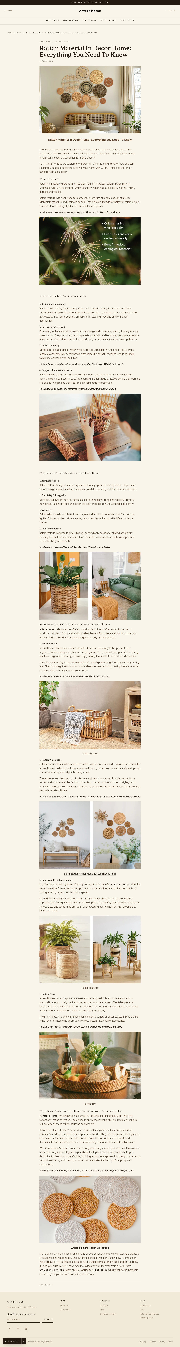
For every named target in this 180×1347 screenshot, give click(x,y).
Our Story (104, 1306)
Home (10, 32)
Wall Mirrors (71, 21)
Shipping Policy (146, 1318)
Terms (170, 1342)
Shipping (142, 1342)
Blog (19, 32)
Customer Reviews (108, 1314)
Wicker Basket (109, 21)
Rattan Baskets (79, 676)
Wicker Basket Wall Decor (103, 796)
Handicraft (46, 1285)
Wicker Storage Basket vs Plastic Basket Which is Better (88, 364)
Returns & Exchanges (149, 1314)
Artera (15, 1302)
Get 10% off (12, 1341)
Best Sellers (65, 1310)
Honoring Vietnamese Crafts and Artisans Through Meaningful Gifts (95, 1170)
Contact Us (145, 1306)
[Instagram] (18, 1329)
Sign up (48, 1319)
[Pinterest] (26, 1329)
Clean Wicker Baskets (74, 547)
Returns (152, 1342)
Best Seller (52, 21)
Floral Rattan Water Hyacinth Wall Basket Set (90, 873)
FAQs (142, 1310)
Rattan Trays (80, 1026)
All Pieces (64, 1306)
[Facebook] (10, 1329)
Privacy (162, 1342)
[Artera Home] (90, 11)
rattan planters (118, 884)
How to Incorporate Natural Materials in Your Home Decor (86, 212)
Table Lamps (89, 21)
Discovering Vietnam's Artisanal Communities (90, 388)
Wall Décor (127, 21)
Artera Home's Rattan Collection (90, 1247)
